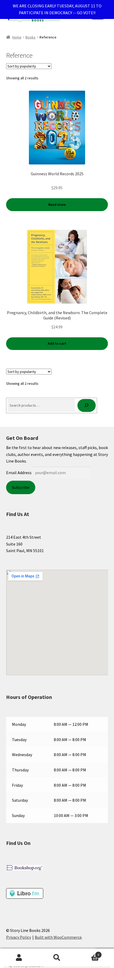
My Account (19, 958)
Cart (87, 953)
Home (16, 37)
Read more (57, 204)
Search (57, 958)
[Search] (86, 405)
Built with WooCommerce (58, 937)
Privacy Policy (18, 937)
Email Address (19, 472)
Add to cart (57, 343)
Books (30, 37)
